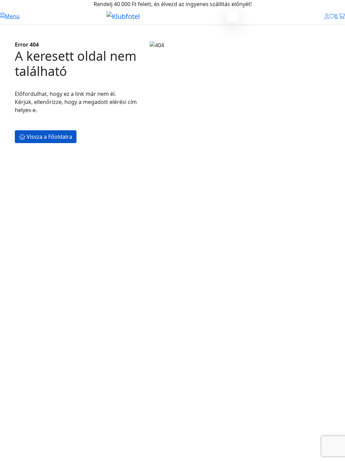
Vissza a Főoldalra (48, 136)
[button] (10, 16)
